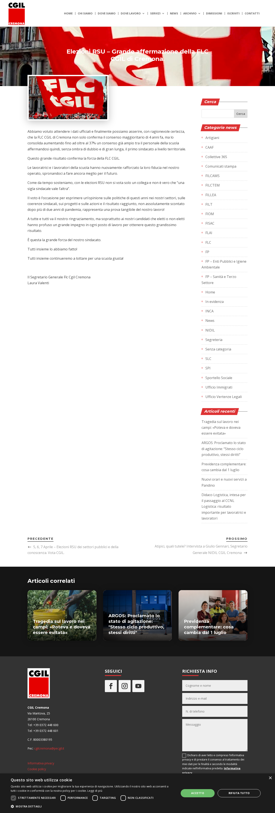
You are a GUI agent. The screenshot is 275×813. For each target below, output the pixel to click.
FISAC (209, 223)
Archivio (190, 13)
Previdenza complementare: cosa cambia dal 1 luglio (209, 627)
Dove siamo (107, 13)
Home (68, 13)
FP (207, 252)
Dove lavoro (131, 13)
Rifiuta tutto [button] (239, 793)
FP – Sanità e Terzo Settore (219, 279)
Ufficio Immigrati (218, 387)
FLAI (208, 232)
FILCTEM (212, 185)
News (174, 13)
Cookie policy (37, 769)
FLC (208, 242)
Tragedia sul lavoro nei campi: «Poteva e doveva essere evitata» (221, 427)
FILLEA (210, 195)
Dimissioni (214, 13)
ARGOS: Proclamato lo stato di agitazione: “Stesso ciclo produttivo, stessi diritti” (224, 448)
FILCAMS (212, 175)
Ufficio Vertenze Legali (223, 396)
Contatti (252, 13)
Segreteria (213, 339)
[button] (92, 806)
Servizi (155, 13)
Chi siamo (85, 13)
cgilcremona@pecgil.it (49, 748)
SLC (208, 358)
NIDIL (210, 330)
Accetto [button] (197, 793)
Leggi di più (94, 791)
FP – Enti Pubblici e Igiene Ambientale (224, 264)
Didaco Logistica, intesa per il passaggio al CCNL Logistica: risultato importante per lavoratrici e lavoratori (224, 506)
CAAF (209, 147)
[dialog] (137, 793)
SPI (208, 368)
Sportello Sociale (218, 377)
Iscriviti (233, 13)
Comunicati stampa (220, 166)
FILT (208, 204)
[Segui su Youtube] (138, 686)
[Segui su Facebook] (111, 686)
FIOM (209, 213)
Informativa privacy (41, 763)
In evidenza (214, 301)
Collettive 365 (216, 156)
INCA (209, 311)
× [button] (270, 778)
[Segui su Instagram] (125, 686)
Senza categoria (218, 349)
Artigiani (212, 137)
